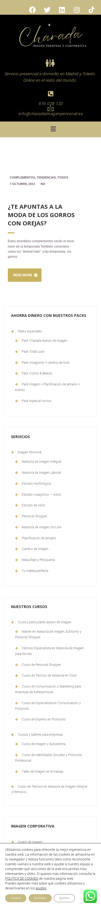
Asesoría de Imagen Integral (41, 462)
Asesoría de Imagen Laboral (41, 472)
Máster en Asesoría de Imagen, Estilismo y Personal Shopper (48, 634)
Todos (62, 177)
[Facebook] (32, 9)
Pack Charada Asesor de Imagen (44, 341)
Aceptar (16, 898)
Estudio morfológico (36, 483)
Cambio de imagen (35, 549)
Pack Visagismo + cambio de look (45, 362)
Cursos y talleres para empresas (40, 735)
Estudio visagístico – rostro (41, 494)
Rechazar (40, 898)
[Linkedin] (62, 9)
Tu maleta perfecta (35, 571)
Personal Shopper (34, 516)
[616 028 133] (50, 94)
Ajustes (64, 898)
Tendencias (46, 177)
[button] (53, 129)
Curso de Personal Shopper (41, 665)
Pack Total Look (33, 352)
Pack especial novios (36, 401)
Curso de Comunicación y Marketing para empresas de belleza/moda (48, 689)
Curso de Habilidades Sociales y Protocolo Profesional (48, 758)
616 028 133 (50, 104)
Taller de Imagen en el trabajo (43, 771)
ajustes (41, 888)
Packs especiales (30, 331)
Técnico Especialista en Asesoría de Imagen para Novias (49, 651)
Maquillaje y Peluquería (38, 560)
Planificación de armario (39, 538)
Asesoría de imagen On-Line (41, 527)
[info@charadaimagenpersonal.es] (50, 108)
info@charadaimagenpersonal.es (50, 114)
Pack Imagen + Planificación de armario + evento (47, 387)
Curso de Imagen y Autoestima (43, 744)
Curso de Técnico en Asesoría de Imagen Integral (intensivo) (49, 789)
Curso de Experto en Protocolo (44, 719)
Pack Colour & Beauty (37, 373)
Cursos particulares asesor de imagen (44, 622)
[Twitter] (47, 9)
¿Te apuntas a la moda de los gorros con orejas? (41, 214)
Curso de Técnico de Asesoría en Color (49, 675)
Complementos (22, 177)
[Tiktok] (91, 9)
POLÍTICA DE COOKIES (21, 878)
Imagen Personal (29, 452)
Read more (22, 275)
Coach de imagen (30, 842)
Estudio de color (33, 505)
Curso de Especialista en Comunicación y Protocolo (48, 706)
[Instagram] (76, 9)
